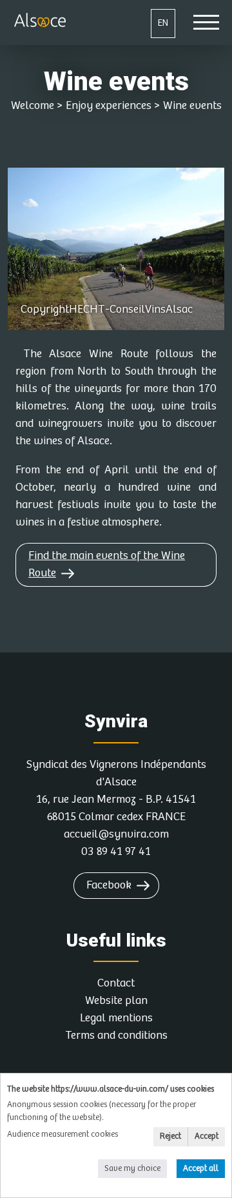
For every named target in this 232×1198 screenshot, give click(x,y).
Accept (206, 1136)
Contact (116, 983)
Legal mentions (116, 1018)
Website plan (116, 1000)
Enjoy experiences (108, 105)
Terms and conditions (116, 1035)
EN (163, 22)
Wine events (192, 105)
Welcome (32, 105)
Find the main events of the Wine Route (106, 564)
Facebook (108, 885)
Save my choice (132, 1168)
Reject (170, 1136)
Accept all (200, 1168)
